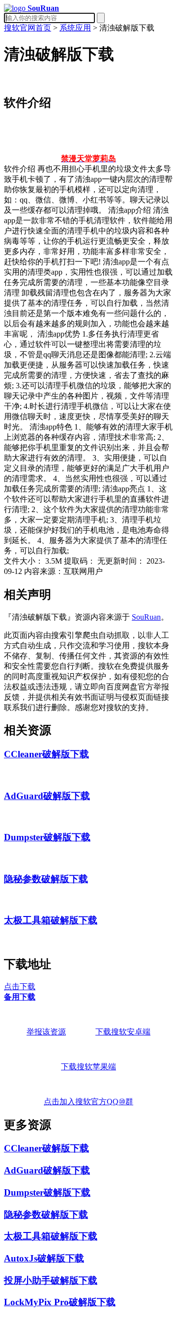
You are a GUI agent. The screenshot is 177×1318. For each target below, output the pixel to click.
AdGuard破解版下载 (47, 796)
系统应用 (75, 28)
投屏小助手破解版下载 (50, 1280)
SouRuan (146, 617)
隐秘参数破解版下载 (46, 879)
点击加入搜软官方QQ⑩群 (88, 1101)
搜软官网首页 (27, 28)
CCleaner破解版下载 (46, 754)
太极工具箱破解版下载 (50, 920)
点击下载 (19, 986)
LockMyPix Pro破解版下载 (60, 1302)
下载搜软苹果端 (88, 1066)
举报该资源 (46, 1032)
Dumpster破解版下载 (47, 837)
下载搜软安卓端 (122, 1032)
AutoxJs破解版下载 (44, 1258)
